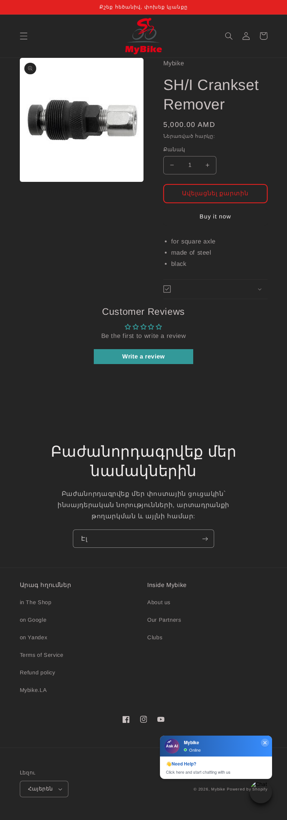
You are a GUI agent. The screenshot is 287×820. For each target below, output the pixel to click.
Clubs (154, 637)
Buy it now (215, 216)
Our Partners (164, 620)
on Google (33, 620)
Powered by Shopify (247, 789)
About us (158, 602)
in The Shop (36, 602)
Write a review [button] (143, 356)
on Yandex (33, 637)
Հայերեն (40, 789)
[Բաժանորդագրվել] (205, 538)
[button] (23, 35)
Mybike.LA (33, 690)
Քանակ (174, 149)
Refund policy (37, 672)
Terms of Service (42, 655)
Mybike (218, 789)
